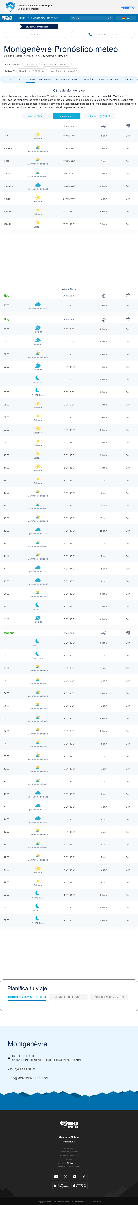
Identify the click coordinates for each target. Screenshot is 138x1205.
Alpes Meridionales (57, 64)
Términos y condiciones (69, 1155)
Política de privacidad (69, 1151)
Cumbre (99, 116)
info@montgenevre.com (28, 1078)
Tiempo (30, 79)
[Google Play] (61, 1185)
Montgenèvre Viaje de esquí (27, 997)
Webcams (45, 79)
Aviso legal (69, 1148)
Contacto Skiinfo (69, 1137)
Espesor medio (66, 116)
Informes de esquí (67, 79)
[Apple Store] (80, 1185)
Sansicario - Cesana (64, 71)
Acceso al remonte (108, 997)
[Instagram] (74, 1176)
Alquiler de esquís (68, 997)
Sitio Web (36, 34)
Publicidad (69, 1141)
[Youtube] (56, 1176)
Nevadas (127, 79)
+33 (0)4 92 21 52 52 (105, 34)
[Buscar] (109, 18)
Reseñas (89, 79)
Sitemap (69, 1159)
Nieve (21, 18)
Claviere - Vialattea (32, 71)
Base (35, 116)
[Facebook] (84, 1176)
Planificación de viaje (43, 18)
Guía (8, 79)
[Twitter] (65, 1176)
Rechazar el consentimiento (69, 1166)
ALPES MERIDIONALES (22, 56)
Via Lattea (31, 64)
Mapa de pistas (108, 79)
